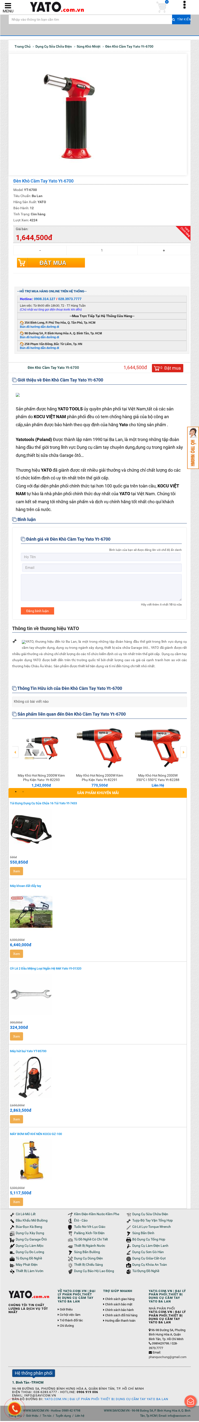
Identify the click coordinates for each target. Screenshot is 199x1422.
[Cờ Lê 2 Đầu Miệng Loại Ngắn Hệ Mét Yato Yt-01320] (97, 994)
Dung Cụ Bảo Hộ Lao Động (94, 1271)
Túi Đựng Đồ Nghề (145, 1271)
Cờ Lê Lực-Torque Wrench (151, 1227)
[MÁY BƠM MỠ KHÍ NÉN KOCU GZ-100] (97, 1160)
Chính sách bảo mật (118, 1304)
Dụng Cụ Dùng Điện (88, 1258)
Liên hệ (79, 1415)
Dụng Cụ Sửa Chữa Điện (150, 1214)
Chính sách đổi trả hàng (121, 1315)
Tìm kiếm (183, 19)
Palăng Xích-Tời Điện (89, 1233)
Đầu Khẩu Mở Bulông (32, 1220)
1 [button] (15, 791)
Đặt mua (53, 263)
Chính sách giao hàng (119, 1299)
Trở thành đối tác (71, 1320)
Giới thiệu (66, 1309)
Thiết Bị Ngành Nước (89, 1246)
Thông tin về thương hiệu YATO (45, 628)
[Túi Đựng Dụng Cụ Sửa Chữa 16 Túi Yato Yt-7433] (97, 829)
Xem (16, 871)
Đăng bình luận (37, 611)
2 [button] (23, 791)
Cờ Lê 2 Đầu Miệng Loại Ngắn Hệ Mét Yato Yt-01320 (45, 968)
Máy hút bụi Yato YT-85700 (28, 1051)
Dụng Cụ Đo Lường (30, 1252)
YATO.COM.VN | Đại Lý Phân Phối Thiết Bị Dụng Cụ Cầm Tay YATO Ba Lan (106, 1399)
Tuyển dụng (63, 1415)
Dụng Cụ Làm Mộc (29, 1246)
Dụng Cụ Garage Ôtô (31, 1239)
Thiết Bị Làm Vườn (29, 1271)
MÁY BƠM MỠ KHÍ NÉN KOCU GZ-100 (36, 1134)
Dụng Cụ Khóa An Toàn (149, 1264)
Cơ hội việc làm (70, 1315)
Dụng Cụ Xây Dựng (30, 1233)
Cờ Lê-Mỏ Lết (26, 1214)
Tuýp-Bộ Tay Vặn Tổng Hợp (152, 1220)
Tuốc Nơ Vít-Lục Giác (89, 1227)
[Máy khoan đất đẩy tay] (97, 912)
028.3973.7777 (70, 299)
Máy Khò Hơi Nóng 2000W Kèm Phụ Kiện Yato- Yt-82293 (41, 777)
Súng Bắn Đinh (143, 1233)
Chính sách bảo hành (119, 1310)
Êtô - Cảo (81, 1220)
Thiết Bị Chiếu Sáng (88, 1264)
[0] (161, 7)
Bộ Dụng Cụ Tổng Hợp (148, 1239)
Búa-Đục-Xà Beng (29, 1227)
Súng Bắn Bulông (87, 1252)
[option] (41, 755)
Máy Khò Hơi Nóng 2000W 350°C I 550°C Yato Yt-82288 (157, 777)
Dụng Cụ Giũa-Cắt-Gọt (149, 1258)
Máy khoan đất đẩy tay (25, 886)
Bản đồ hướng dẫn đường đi (39, 327)
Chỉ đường (67, 1325)
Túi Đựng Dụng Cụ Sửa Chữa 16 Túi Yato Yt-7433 (43, 803)
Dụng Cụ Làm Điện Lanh (150, 1246)
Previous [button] (15, 748)
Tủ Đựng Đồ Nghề (29, 1258)
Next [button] (183, 748)
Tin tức (46, 1415)
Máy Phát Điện (27, 1264)
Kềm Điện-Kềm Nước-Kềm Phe (96, 1214)
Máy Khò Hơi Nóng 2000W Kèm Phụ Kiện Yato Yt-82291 (99, 777)
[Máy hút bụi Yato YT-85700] (97, 1077)
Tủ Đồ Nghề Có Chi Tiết (91, 1239)
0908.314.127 (44, 299)
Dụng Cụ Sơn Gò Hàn (148, 1252)
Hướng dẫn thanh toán (120, 1320)
